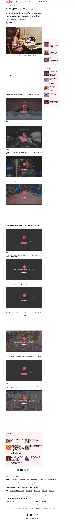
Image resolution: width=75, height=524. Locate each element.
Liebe (30, 1)
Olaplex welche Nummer (30, 481)
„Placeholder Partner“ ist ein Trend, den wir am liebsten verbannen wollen (54, 96)
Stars (34, 1)
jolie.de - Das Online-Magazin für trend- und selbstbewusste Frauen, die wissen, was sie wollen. (9, 1)
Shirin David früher (22, 496)
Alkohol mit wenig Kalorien (25, 501)
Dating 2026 (51, 93)
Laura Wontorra (53, 57)
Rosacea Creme (43, 479)
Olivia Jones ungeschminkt (40, 496)
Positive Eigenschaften (14, 501)
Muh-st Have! (52, 86)
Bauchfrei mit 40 (37, 490)
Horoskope (44, 1)
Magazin (15, 508)
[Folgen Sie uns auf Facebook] (27, 514)
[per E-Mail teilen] (28, 470)
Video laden (24, 169)
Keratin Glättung (36, 487)
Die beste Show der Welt (34, 459)
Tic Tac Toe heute (19, 498)
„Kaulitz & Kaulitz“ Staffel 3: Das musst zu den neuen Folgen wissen (53, 53)
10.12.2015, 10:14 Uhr (9, 23)
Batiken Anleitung (29, 490)
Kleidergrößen (44, 490)
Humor (8, 436)
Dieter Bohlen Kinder (10, 498)
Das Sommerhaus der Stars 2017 (36, 448)
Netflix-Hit (51, 50)
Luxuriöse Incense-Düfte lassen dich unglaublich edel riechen (53, 102)
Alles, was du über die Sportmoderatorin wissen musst (53, 60)
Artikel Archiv (52, 508)
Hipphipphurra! (33, 439)
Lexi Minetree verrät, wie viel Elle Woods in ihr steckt (54, 46)
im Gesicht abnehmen (52, 479)
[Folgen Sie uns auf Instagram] (31, 514)
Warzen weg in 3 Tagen (36, 501)
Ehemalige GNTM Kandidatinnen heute (17, 490)
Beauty (15, 1)
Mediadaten (38, 508)
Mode (26, 1)
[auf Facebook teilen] (18, 470)
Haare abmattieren (14, 479)
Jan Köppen (26, 498)
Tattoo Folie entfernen (34, 479)
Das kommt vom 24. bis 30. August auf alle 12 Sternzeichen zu (54, 74)
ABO (11, 508)
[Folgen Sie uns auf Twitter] (38, 514)
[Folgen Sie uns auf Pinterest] (34, 514)
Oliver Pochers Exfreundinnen (52, 496)
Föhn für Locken (29, 487)
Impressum (32, 508)
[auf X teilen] (21, 470)
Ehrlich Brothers (31, 496)
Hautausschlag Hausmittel (24, 479)
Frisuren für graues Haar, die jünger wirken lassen (15, 487)
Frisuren (21, 1)
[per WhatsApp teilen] (25, 470)
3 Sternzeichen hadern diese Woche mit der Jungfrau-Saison (53, 82)
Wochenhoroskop (53, 71)
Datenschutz (21, 508)
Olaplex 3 (21, 481)
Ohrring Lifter (51, 490)
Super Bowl (33, 356)
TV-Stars (12, 436)
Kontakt (26, 508)
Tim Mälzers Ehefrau (13, 496)
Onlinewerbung (45, 508)
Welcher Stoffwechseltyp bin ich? (12, 481)
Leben (38, 1)
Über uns (32, 509)
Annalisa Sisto (9, 22)
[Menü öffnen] (58, 2)
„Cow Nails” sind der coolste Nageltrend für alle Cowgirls (54, 89)
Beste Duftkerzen (45, 501)
